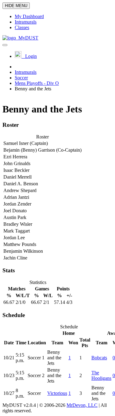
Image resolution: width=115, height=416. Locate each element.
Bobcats (99, 357)
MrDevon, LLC (82, 405)
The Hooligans (101, 375)
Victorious (57, 393)
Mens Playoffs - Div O (37, 83)
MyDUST (27, 37)
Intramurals (25, 72)
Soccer (21, 77)
